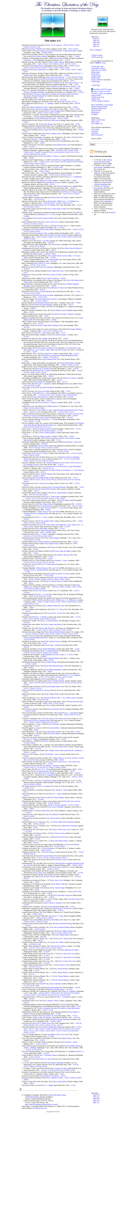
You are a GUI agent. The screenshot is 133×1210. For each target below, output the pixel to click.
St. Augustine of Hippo (48, 780)
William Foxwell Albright (63, 310)
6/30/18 (45, 357)
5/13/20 (51, 1036)
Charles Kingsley (55, 111)
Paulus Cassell (46, 348)
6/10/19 (31, 427)
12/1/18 (26, 589)
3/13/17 (79, 205)
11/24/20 (43, 579)
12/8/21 (42, 143)
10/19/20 (26, 854)
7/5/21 (31, 195)
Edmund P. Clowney (42, 690)
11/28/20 (32, 743)
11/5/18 (63, 739)
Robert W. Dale (42, 233)
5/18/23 (41, 1031)
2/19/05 (70, 150)
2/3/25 (73, 1085)
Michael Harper (41, 568)
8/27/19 (71, 993)
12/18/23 (57, 630)
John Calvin (61, 867)
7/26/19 (68, 237)
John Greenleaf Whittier (61, 927)
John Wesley (75, 844)
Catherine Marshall (45, 291)
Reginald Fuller (73, 355)
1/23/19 (26, 68)
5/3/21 (37, 246)
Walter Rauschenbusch (56, 666)
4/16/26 (31, 545)
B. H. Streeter (44, 369)
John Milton (55, 920)
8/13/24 (67, 527)
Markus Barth (69, 363)
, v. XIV (62, 762)
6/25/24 (65, 479)
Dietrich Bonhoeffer (38, 96)
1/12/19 (35, 199)
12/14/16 (26, 224)
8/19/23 (45, 498)
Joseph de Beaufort (52, 463)
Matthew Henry (59, 989)
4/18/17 (45, 1010)
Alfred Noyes (45, 811)
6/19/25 (37, 231)
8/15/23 (55, 722)
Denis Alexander (47, 295)
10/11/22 (38, 68)
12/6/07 (40, 602)
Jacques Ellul (47, 130)
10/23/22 (74, 77)
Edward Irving (62, 837)
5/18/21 (47, 1025)
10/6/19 (43, 135)
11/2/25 (31, 1033)
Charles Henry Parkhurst (50, 325)
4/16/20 (48, 532)
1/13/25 (78, 429)
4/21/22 (63, 1076)
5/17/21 (51, 468)
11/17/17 (26, 389)
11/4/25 (63, 677)
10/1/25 (31, 158)
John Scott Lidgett (62, 197)
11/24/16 (26, 536)
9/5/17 (31, 619)
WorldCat (112, 212)
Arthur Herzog (43, 771)
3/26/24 (26, 523)
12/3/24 (58, 677)
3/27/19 (63, 237)
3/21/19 (48, 179)
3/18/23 (26, 461)
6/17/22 (36, 726)
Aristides (64, 186)
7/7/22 (32, 566)
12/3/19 (60, 412)
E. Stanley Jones (54, 496)
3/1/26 (38, 47)
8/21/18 (26, 1002)
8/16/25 (26, 105)
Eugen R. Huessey (63, 555)
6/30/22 (31, 163)
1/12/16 (37, 839)
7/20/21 (65, 338)
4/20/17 (39, 237)
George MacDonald (69, 51)
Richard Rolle (60, 863)
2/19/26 (26, 779)
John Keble (48, 628)
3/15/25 (36, 455)
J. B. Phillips (51, 205)
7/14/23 (50, 630)
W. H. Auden (43, 453)
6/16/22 (48, 479)
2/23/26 (26, 519)
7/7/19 (53, 346)
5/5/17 (70, 49)
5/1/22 (77, 152)
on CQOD (98, 70)
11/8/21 (37, 882)
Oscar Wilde (59, 942)
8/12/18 (75, 506)
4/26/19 (26, 276)
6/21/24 (31, 974)
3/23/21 (31, 246)
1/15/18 (28, 1049)
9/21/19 (41, 199)
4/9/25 (76, 1031)
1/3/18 (36, 596)
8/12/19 (49, 152)
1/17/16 (76, 483)
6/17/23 (39, 498)
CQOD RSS (96, 85)
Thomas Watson (60, 335)
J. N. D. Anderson (74, 675)
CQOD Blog (95, 81)
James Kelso (58, 58)
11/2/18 (55, 167)
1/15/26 (50, 764)
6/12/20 (31, 312)
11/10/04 (61, 587)
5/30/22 (38, 784)
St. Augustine (49, 775)
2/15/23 (59, 380)
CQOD (97, 57)
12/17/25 (44, 1044)
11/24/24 (26, 592)
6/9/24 (50, 671)
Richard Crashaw (60, 946)
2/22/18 (79, 370)
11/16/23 (49, 448)
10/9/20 (26, 707)
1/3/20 (26, 361)
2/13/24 (37, 540)
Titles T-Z (96, 46)
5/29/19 (74, 777)
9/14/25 (26, 1033)
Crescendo (94, 131)
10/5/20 (31, 1025)
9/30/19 (79, 128)
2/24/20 (50, 803)
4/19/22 (79, 602)
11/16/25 (56, 448)
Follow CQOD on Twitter (101, 91)
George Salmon (61, 1081)
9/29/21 (48, 510)
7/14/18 (50, 1070)
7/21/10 (26, 220)
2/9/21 (41, 978)
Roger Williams (76, 329)
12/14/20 (47, 963)
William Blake (64, 935)
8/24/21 (40, 113)
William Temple (51, 662)
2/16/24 (43, 265)
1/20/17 (73, 69)
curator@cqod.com (40, 1108)
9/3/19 (62, 1074)
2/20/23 (68, 395)
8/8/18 (26, 1025)
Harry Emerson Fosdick (46, 218)
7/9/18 (46, 316)
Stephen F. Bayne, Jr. (53, 156)
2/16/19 (36, 929)
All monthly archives (98, 68)
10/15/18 (37, 835)
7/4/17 (50, 331)
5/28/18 (55, 331)
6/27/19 (62, 1070)
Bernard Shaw (62, 145)
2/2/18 (72, 459)
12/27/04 (26, 269)
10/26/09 (46, 203)
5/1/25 (60, 331)
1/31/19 (67, 60)
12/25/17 (32, 922)
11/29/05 (26, 216)
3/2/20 (66, 1029)
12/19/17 (59, 203)
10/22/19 (73, 188)
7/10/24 (58, 1014)
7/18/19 (65, 993)
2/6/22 (80, 769)
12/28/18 (38, 722)
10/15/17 (38, 967)
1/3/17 (52, 162)
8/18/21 (31, 668)
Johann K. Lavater (45, 180)
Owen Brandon (48, 267)
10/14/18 (44, 444)
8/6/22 (36, 730)
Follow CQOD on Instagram (102, 93)
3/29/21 (53, 532)
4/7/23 (70, 203)
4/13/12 (26, 385)
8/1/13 (26, 696)
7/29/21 (39, 914)
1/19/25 (38, 1044)
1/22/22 (55, 703)
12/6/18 (43, 152)
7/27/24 (26, 1061)
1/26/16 (38, 918)
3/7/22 (31, 788)
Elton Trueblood (53, 906)
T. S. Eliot (59, 916)
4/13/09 (44, 53)
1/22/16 (60, 464)
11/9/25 (77, 109)
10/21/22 (44, 918)
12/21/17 (38, 301)
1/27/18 (26, 562)
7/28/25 (38, 922)
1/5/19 (40, 297)
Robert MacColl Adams (47, 118)
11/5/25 (69, 677)
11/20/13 (28, 812)
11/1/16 (78, 617)
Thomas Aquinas (44, 429)
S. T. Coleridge (48, 103)
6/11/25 (59, 948)
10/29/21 (26, 239)
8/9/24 (37, 163)
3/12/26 (26, 404)
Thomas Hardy (55, 818)
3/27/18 (47, 677)
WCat (77, 73)
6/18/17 (52, 203)
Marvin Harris (67, 1038)
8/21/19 (46, 395)
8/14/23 (49, 722)
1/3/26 (37, 523)
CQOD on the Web (97, 97)
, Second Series (50, 51)
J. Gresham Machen (51, 621)
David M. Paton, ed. (49, 425)
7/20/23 (47, 1031)
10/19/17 (49, 400)
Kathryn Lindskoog (56, 1063)
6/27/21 (53, 1025)
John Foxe (48, 353)
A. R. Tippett (33, 739)
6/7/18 (28, 572)
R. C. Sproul (57, 794)
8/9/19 (26, 816)
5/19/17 (60, 118)
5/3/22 (82, 487)
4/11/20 (38, 562)
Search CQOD (96, 80)
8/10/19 (69, 162)
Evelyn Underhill (36, 49)
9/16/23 (63, 175)
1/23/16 (76, 66)
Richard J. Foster (72, 442)
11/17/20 (39, 767)
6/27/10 (40, 700)
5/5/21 (72, 152)
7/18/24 (43, 886)
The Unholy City (96, 123)
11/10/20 (69, 365)
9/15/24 (51, 498)
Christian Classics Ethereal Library (103, 161)
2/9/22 (74, 602)
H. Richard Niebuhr (45, 474)
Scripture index (96, 76)
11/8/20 (38, 1049)
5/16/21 (43, 448)
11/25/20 (26, 995)
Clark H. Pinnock (44, 417)
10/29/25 (51, 767)
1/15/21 (80, 777)
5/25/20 (26, 756)
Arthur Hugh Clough (59, 209)
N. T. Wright (49, 1085)
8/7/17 (71, 194)
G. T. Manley (42, 617)
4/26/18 (37, 152)
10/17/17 (79, 782)
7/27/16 (46, 575)
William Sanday (75, 1046)
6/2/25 (31, 589)
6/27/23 (45, 767)
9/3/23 (79, 517)
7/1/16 (68, 77)
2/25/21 (71, 45)
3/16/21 (41, 1025)
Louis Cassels (42, 590)
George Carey (41, 511)
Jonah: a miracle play (98, 120)
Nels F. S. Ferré (57, 613)
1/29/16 (60, 910)
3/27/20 (51, 660)
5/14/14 (49, 558)
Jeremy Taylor (28, 527)
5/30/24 (36, 195)
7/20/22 (77, 56)
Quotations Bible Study (99, 108)
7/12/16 (80, 852)
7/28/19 (52, 1021)
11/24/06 (26, 615)
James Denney (62, 235)
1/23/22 (31, 68)
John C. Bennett (55, 645)
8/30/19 (63, 278)
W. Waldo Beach (50, 564)
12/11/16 (26, 985)
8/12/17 (76, 590)
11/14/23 (69, 989)
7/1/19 (58, 440)
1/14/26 (62, 995)
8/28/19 (76, 993)
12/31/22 (38, 748)
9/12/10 (66, 715)
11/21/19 (26, 293)
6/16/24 (26, 47)
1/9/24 (64, 1031)
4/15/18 (35, 549)
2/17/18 (32, 536)
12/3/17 (26, 688)
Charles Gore (43, 483)
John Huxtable (47, 305)
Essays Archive (96, 110)
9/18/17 (57, 162)
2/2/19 (73, 906)
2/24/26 (36, 589)
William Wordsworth (69, 931)
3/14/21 (35, 553)
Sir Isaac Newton (49, 876)
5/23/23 (26, 485)
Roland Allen (36, 425)
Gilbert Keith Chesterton (66, 822)
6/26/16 (26, 545)
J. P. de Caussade (56, 45)
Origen (35, 1017)
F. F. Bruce (72, 192)
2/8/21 (31, 583)
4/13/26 (37, 1057)
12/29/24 (36, 476)
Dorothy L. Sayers (61, 560)
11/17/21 (40, 858)
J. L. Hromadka (72, 713)
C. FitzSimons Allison (49, 1055)
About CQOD (96, 95)
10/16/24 (70, 417)
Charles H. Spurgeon (42, 109)
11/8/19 (69, 602)
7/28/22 (26, 604)
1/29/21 (80, 521)
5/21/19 (60, 1029)
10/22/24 (45, 461)
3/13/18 (65, 451)
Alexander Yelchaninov (70, 90)
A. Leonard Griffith (52, 259)
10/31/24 (70, 1031)
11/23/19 (38, 1066)
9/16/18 (51, 175)
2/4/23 (40, 64)
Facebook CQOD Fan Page (102, 89)
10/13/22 (76, 365)
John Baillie (43, 528)
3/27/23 (81, 229)
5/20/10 (36, 843)
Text (47, 45)
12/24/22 (32, 688)
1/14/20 (34, 352)
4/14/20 (44, 536)
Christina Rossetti (58, 681)
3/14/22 (75, 49)
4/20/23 (39, 653)
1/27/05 (40, 323)
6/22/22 (42, 246)
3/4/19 (32, 985)
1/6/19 (26, 195)
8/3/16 (31, 448)
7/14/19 (72, 771)
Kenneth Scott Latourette (56, 79)
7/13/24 (37, 421)
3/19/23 (31, 461)
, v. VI (59, 201)
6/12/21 (76, 353)
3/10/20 (36, 427)
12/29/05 (43, 656)
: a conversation (102, 105)
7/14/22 (44, 630)
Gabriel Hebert (62, 493)
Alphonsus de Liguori (71, 950)
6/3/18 (26, 692)
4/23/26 (48, 850)
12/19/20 (26, 622)
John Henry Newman (53, 182)
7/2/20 (60, 167)
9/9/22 (31, 604)
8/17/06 (59, 502)
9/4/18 (28, 711)
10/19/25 (51, 242)
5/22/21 (77, 1029)
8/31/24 (70, 479)
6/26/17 (44, 237)
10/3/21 (75, 542)
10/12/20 (37, 448)
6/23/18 (63, 162)
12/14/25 (40, 224)
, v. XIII (30, 60)
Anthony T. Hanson (51, 765)
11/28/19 (46, 952)
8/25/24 (31, 861)
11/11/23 (59, 1031)
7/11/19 (40, 395)
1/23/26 (66, 68)
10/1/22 (45, 858)
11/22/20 (48, 596)
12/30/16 (26, 767)
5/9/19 (56, 357)
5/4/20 (51, 557)
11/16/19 (26, 566)
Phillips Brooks (38, 66)
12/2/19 (55, 152)
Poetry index (95, 74)
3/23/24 (26, 154)
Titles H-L (96, 40)
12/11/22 (33, 653)
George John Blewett (55, 624)
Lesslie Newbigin (64, 551)
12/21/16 (78, 876)
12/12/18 (77, 402)
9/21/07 (78, 1027)
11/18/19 (26, 653)
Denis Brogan (48, 124)
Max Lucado (62, 859)
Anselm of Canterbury (51, 1076)
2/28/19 (42, 1040)
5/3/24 (68, 391)
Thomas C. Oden (37, 139)
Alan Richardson (46, 506)
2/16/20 (58, 395)
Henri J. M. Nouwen (64, 908)
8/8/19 (68, 1070)
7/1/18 (51, 357)
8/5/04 (26, 408)
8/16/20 (60, 152)
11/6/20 (33, 664)
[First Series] (56, 466)
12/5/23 (61, 64)
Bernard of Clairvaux (58, 288)
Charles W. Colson (39, 333)
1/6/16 (47, 162)
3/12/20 (44, 1066)
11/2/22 (77, 116)
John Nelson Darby (61, 841)
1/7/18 (51, 1010)
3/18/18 (31, 722)
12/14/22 (33, 224)
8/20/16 (42, 290)
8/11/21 (52, 184)
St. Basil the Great (54, 226)
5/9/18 (78, 303)
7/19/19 (63, 602)
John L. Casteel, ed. (30, 412)
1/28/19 (50, 376)
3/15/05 (26, 922)
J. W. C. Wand (45, 769)
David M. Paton (62, 577)
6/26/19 (33, 308)
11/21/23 (57, 113)
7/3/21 (78, 1006)
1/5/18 (77, 649)
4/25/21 (51, 897)
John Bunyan (75, 280)
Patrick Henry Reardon (48, 489)
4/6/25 (70, 933)
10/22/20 (43, 937)
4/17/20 (71, 1029)
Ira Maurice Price (55, 133)
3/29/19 (78, 504)
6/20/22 (81, 130)
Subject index (95, 78)
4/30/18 (31, 211)
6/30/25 (55, 653)
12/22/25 (42, 824)
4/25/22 (36, 735)
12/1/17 (66, 459)
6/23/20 (31, 639)
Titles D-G (96, 39)
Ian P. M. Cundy (47, 718)
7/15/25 (73, 64)
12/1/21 (26, 716)
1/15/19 (62, 528)
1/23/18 (31, 408)
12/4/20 (44, 495)
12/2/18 (26, 905)
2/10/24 (44, 653)
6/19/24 (31, 231)
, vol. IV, (52, 349)
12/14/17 (47, 955)
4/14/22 (53, 948)
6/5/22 (26, 455)
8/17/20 (42, 427)
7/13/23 (50, 68)
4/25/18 (26, 784)
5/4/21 (52, 575)
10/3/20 (49, 869)
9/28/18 (76, 194)
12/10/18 (41, 799)
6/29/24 (80, 92)
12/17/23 (45, 562)
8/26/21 (47, 619)
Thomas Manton (62, 972)
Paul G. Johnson (45, 370)
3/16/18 (28, 515)
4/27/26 (26, 685)
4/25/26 (42, 929)
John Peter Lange (60, 350)
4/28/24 (31, 154)
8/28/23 (44, 995)
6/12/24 (37, 385)
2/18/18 (38, 536)
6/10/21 (53, 250)
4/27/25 (78, 683)
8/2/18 (31, 579)
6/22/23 (53, 619)
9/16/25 (69, 175)
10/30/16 (47, 254)
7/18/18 (52, 993)
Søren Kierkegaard (47, 530)
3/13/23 (33, 498)
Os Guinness (72, 378)
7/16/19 (26, 639)
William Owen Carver (57, 1034)
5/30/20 (33, 711)
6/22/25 (42, 163)
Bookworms (95, 112)
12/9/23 (71, 436)
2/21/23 (52, 634)
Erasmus (51, 848)
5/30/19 (75, 107)
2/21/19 (73, 453)
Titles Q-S (96, 44)
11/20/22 (52, 858)
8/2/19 (78, 124)
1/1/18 (77, 291)
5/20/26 (63, 767)
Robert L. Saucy (53, 754)
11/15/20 (26, 327)
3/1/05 (62, 69)
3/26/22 (76, 805)
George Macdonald (67, 160)
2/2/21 (38, 948)
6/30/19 (77, 103)
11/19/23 (61, 227)
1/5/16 (45, 331)
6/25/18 (31, 999)
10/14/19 (32, 784)
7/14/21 (39, 630)
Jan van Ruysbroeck (57, 77)
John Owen (76, 762)
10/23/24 (77, 479)
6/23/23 (58, 858)
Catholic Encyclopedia (102, 166)
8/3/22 (54, 479)
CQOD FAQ (95, 99)
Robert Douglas (33, 1097)
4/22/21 (33, 752)
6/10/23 (32, 239)
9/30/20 (31, 479)
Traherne (46, 446)
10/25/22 (54, 261)
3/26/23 (44, 68)
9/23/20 (31, 385)
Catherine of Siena (56, 1078)
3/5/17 (26, 421)
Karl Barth (38, 382)
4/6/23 (37, 207)
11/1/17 (75, 478)
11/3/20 (66, 152)
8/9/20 (45, 703)
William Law (74, 201)
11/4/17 (31, 1057)
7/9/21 (50, 703)
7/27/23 (74, 1016)
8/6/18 (36, 619)
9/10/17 (42, 1029)
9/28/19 (31, 1066)
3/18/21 (41, 619)
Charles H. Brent (52, 1001)
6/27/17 (70, 305)
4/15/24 (59, 479)
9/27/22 (45, 113)
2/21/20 (61, 679)
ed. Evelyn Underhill (59, 805)
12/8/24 (31, 809)
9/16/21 (57, 175)
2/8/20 (43, 850)
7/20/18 (78, 587)
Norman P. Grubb (61, 1068)
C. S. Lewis (60, 508)
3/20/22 (50, 536)
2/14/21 (37, 479)
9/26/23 (55, 64)
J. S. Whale (43, 534)
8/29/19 (26, 479)
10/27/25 (50, 579)
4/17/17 (41, 677)
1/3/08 (73, 587)
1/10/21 (71, 109)
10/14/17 (44, 1070)
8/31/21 (43, 472)
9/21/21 (48, 948)
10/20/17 (51, 237)
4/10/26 (42, 589)
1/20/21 (80, 865)
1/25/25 (80, 873)
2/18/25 (62, 498)
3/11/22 (28, 925)
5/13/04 (26, 743)
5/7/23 (63, 333)
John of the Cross (52, 222)
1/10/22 (26, 788)
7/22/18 (36, 491)
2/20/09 (73, 180)
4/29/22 (78, 1078)
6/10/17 (26, 619)
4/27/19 (43, 683)
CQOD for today (96, 55)
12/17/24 (51, 562)
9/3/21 (26, 273)
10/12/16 (32, 495)
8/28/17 (46, 993)
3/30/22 (43, 722)
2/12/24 (26, 337)
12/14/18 (47, 959)
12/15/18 (26, 626)
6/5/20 (79, 237)
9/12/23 (32, 854)
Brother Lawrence (33, 464)
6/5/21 (26, 792)
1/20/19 (77, 987)
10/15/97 (32, 967)
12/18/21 (31, 816)
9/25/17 (32, 767)
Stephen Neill (48, 521)
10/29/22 (57, 803)
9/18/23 (49, 53)
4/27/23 (67, 683)
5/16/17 (26, 122)
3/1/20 (34, 914)
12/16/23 (70, 634)
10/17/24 (56, 995)
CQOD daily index (97, 66)
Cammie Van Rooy (52, 278)
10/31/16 (78, 1023)
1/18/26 (42, 476)
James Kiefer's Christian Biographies (103, 183)
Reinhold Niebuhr (43, 303)
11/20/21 (33, 995)
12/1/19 (52, 395)
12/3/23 (43, 372)
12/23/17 (32, 948)
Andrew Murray (41, 56)
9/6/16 (78, 233)
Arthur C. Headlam (30, 1048)
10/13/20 (63, 100)
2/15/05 (64, 150)
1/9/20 (73, 1070)
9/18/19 (75, 162)
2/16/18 (51, 602)
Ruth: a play (95, 122)
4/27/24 (73, 683)
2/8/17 (26, 1029)
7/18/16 (26, 152)
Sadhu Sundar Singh (47, 229)
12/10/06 (67, 587)
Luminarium (107, 201)
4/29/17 (67, 1078)
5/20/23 (31, 455)
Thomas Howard (48, 504)
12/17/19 (32, 562)
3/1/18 (33, 1049)
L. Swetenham (65, 997)
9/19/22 (34, 634)
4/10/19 (57, 602)
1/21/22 (32, 293)
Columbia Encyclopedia (101, 187)
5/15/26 (67, 579)
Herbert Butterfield (49, 649)
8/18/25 (80, 77)
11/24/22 (41, 634)
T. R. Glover (59, 609)
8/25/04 (54, 587)
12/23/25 (45, 922)
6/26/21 (80, 162)
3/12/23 (48, 427)
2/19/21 (37, 372)
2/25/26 (42, 523)
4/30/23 (57, 634)
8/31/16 (56, 282)
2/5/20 (74, 237)
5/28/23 (50, 918)
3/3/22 (39, 995)
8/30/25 (74, 395)
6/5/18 (37, 890)
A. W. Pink (45, 241)
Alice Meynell (53, 814)
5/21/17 (31, 1029)
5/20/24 (65, 118)
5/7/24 (76, 634)
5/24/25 (62, 846)
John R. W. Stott (44, 263)
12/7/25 (59, 431)
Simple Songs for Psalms (99, 107)
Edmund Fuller (51, 359)
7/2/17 (45, 643)
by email (100, 63)
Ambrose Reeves (42, 397)
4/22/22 (79, 453)
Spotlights (94, 114)
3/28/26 (57, 767)
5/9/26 (68, 995)
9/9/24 (42, 408)
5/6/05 (76, 150)
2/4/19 (35, 827)
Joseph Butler (37, 128)
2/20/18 (66, 75)
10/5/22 (40, 940)
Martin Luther (37, 254)
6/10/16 (75, 369)
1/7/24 (38, 265)
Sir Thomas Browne (55, 581)
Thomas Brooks (62, 969)
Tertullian (56, 83)
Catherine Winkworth (54, 606)
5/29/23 (36, 408)
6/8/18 (26, 427)
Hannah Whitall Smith (56, 632)
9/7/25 (75, 101)
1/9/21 (36, 1025)
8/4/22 (32, 207)
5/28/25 (31, 1083)
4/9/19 (41, 98)
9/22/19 (26, 878)
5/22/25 (26, 481)
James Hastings (54, 538)
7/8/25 (80, 506)
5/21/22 (26, 163)
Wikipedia (97, 173)
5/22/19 (45, 468)
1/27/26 (26, 820)
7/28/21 (58, 1021)
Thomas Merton (59, 797)
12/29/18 (32, 944)
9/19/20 (70, 397)
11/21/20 (38, 495)
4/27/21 (61, 683)
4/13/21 (70, 805)
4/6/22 (53, 933)
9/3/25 (38, 293)
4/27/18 (37, 683)
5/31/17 (65, 194)
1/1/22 (26, 434)
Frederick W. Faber (41, 107)
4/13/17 (26, 1066)
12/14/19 (28, 831)
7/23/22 (28, 498)
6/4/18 (77, 459)
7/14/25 (68, 630)
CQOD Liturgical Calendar (100, 101)
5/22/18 (26, 372)
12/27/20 (26, 207)
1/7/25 (57, 498)
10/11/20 (42, 596)
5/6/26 (56, 579)
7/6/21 (43, 479)
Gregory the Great (57, 271)
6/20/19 (72, 715)
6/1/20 (57, 846)
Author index (95, 72)
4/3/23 (36, 1031)
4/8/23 (53, 677)
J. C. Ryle (46, 393)
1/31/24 (71, 412)
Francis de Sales (56, 274)
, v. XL (55, 698)
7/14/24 (63, 630)
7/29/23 (63, 634)
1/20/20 (74, 865)
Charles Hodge (60, 888)
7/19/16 (67, 69)
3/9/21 (37, 985)
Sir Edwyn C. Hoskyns (49, 402)
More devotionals (97, 135)
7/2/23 (50, 64)
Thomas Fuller (62, 747)
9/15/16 (75, 1064)
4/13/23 (44, 64)
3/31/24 (38, 688)
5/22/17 (28, 611)
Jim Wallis (46, 391)
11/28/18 (37, 579)
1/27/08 (45, 602)
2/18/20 (31, 372)
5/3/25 (45, 297)
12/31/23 (59, 933)
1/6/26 (61, 68)
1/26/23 (76, 45)
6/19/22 (75, 229)
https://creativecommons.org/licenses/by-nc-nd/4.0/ (41, 1104)
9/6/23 (66, 412)
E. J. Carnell (53, 419)
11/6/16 (28, 664)
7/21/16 (26, 540)
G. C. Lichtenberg (75, 177)
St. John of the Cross (63, 829)
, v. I (61, 470)
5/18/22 (53, 286)
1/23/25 (55, 68)
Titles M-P (96, 42)
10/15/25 (32, 47)
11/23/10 (32, 147)
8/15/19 (45, 700)
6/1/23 (26, 71)
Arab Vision (95, 129)
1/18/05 (41, 162)
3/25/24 (64, 858)
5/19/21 (53, 254)
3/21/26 (52, 258)
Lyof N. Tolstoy (63, 938)
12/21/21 (60, 1025)
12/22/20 (55, 683)
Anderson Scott (54, 641)
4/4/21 (43, 948)
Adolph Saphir (43, 478)
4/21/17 (31, 152)
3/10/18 (53, 320)
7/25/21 (41, 982)
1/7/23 (36, 604)
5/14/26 (61, 579)
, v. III (72, 83)
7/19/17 (36, 1029)
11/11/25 (46, 1053)
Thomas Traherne (44, 542)
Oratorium (94, 133)
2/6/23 (78, 732)
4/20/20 (65, 203)
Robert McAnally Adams (57, 1095)
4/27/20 (48, 683)
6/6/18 (66, 45)
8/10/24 (37, 154)
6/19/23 (26, 231)
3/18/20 (79, 69)
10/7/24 (67, 64)
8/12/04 (58, 150)
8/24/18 (55, 1029)
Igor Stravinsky (65, 1019)
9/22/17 (31, 540)
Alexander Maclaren (59, 487)
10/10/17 (31, 421)
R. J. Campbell (45, 384)
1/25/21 (78, 715)
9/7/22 (26, 132)
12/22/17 (45, 301)
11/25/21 (28, 634)
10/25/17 (26, 647)
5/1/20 (64, 395)
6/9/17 (73, 81)
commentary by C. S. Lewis (46, 214)
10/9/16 (41, 993)
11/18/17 (49, 1029)
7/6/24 (50, 653)
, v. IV (62, 256)
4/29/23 (26, 1080)
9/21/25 (26, 795)
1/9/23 (47, 634)
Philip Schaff (28, 320)
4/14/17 (31, 683)
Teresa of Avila (60, 833)
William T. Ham (46, 410)
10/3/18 (56, 1070)
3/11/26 (43, 154)
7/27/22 (32, 265)
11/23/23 (38, 461)
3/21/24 (49, 995)
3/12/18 (60, 451)
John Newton (66, 101)
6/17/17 (64, 382)
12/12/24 (56, 869)
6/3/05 (71, 66)
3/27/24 (31, 523)
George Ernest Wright (58, 355)
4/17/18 (57, 237)
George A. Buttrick (67, 314)
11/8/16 (35, 824)
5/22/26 (50, 461)
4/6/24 (65, 933)
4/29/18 (73, 1078)
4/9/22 (26, 1031)
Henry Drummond (39, 69)
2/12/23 (31, 1031)
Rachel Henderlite (48, 387)
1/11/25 (36, 970)
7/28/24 (31, 607)
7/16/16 (49, 893)
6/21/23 (61, 703)
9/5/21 (77, 84)
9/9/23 (53, 1031)
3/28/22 (77, 88)
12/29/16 (77, 773)
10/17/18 (59, 993)
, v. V (57, 600)
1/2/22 (63, 139)
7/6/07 (31, 596)
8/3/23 (51, 113)
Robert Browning (66, 923)
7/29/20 (63, 365)
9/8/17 (43, 532)
